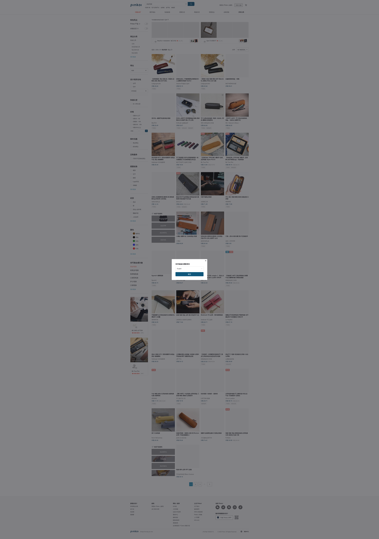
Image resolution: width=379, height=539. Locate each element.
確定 (189, 274)
